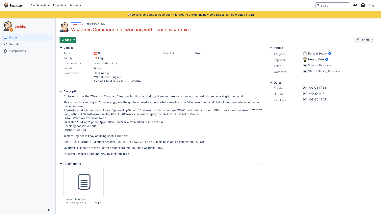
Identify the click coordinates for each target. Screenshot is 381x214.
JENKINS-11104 (95, 24)
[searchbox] (332, 5)
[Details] (61, 47)
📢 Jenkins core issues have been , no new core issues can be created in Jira (190, 14)
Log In (373, 5)
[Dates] (271, 82)
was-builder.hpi (75, 199)
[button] (355, 5)
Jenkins (76, 24)
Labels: (68, 68)
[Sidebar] (49, 210)
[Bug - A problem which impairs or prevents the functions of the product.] (95, 53)
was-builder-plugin (106, 63)
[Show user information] (329, 53)
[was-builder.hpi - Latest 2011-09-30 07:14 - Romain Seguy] (83, 182)
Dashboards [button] (38, 5)
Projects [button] (58, 5)
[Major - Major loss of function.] (95, 58)
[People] (271, 47)
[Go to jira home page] (13, 5)
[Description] (61, 91)
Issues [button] (74, 5)
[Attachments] (61, 163)
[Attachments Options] (261, 163)
